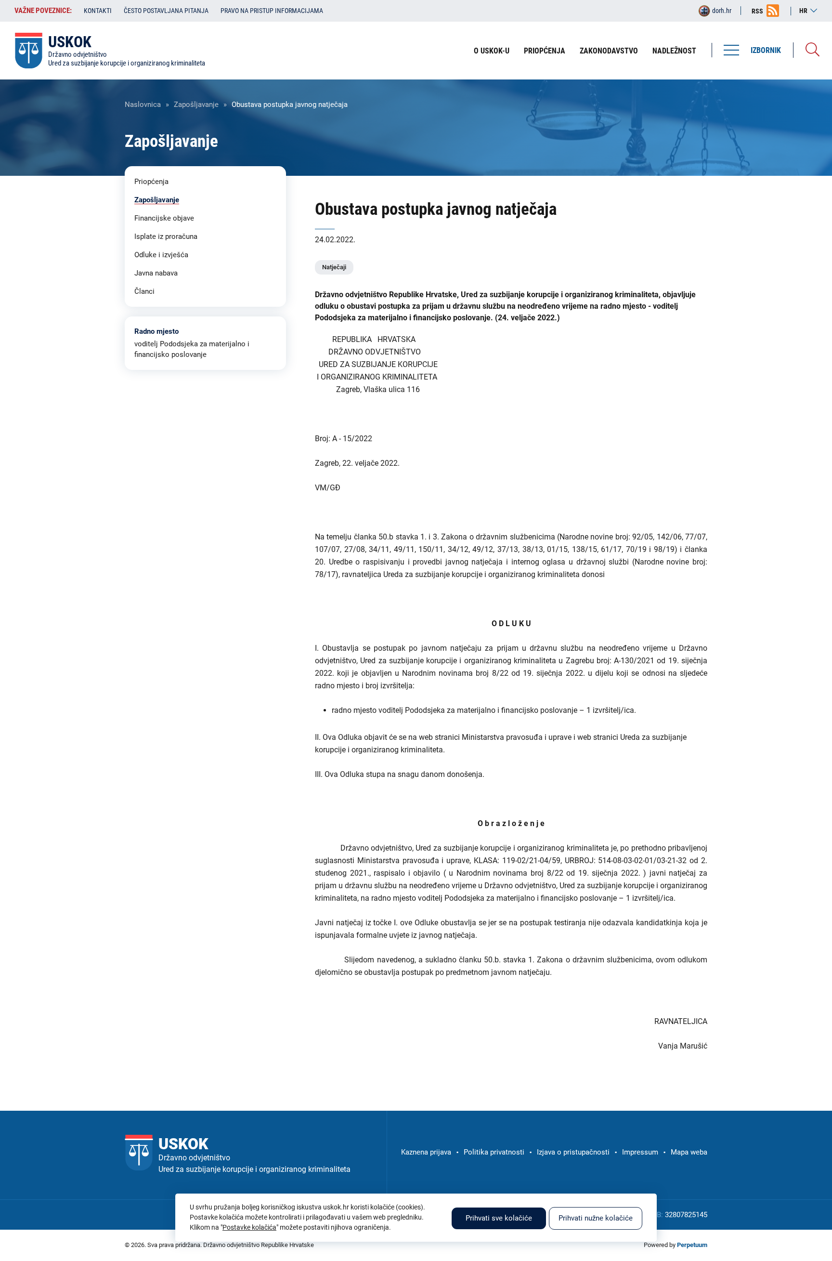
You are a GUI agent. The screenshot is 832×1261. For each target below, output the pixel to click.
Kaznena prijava (426, 1152)
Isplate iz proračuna (165, 236)
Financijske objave (164, 218)
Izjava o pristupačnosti (573, 1152)
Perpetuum (692, 1244)
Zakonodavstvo (609, 50)
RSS (757, 11)
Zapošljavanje (196, 104)
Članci (144, 291)
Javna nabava (156, 273)
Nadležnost (674, 50)
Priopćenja (544, 50)
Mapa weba (689, 1152)
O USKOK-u (491, 50)
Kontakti (98, 10)
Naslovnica (143, 104)
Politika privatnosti (494, 1152)
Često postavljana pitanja (166, 10)
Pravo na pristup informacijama (272, 10)
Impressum (640, 1152)
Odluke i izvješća (161, 254)
